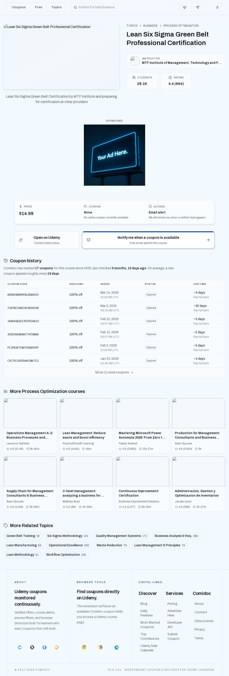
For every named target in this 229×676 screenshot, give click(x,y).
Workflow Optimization (66, 554)
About (199, 603)
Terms (199, 638)
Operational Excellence (69, 545)
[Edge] (116, 647)
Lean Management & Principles (159, 545)
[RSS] (56, 647)
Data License (204, 621)
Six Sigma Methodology (67, 536)
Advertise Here (174, 613)
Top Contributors (149, 636)
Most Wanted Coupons (150, 625)
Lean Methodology (22, 554)
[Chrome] (84, 647)
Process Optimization (181, 25)
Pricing (172, 603)
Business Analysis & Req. (176, 536)
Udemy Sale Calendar (148, 648)
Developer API (175, 625)
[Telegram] (20, 647)
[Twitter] (32, 647)
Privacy (200, 629)
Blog (143, 603)
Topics (132, 25)
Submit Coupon (173, 636)
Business (150, 25)
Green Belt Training (23, 536)
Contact (201, 612)
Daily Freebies (146, 613)
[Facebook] (44, 647)
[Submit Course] (197, 7)
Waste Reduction (112, 545)
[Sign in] (217, 7)
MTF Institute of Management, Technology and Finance (182, 63)
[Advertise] (184, 7)
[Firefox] (100, 647)
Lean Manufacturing (23, 545)
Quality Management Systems (121, 536)
